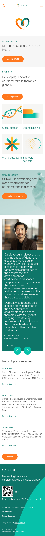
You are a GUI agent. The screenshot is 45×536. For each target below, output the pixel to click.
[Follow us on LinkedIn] (17, 491)
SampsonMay (20, 523)
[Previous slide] (17, 351)
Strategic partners (28, 159)
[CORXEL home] (22, 5)
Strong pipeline (31, 127)
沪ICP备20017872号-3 (9, 529)
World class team (12, 157)
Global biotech (10, 127)
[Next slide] (27, 351)
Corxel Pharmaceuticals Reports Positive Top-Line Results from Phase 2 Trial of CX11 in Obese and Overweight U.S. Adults (22, 375)
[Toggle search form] (3, 5)
